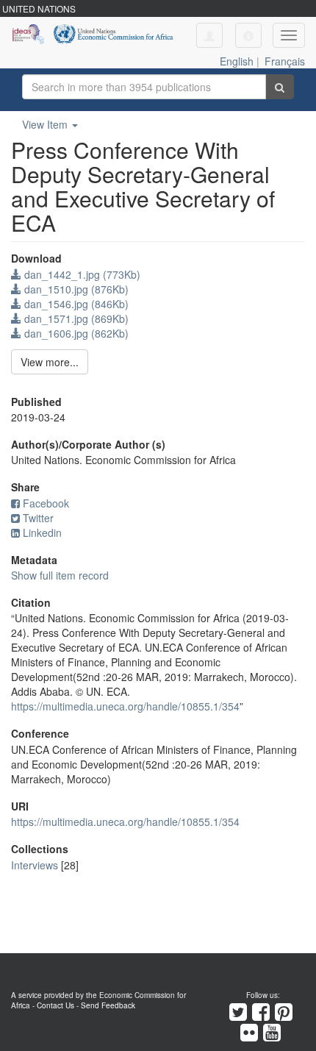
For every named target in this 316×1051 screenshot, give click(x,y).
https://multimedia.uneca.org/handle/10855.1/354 (125, 706)
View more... (50, 362)
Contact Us (55, 1005)
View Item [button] (46, 124)
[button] (248, 35)
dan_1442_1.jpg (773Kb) (80, 274)
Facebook (46, 503)
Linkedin (42, 532)
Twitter (38, 517)
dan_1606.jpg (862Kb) (75, 333)
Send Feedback (108, 1005)
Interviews (34, 865)
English (237, 61)
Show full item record (60, 575)
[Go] (279, 86)
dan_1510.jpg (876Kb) (75, 289)
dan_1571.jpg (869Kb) (75, 318)
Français (285, 61)
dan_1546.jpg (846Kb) (75, 303)
